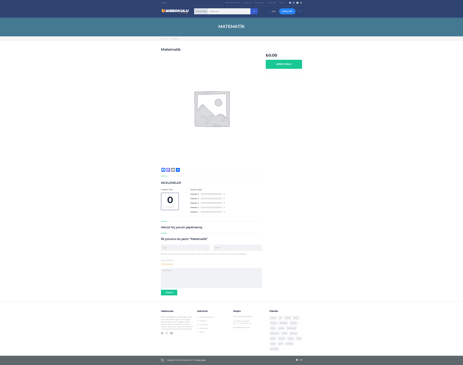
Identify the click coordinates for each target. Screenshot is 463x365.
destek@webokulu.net (241, 327)
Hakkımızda (271, 2)
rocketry (282, 338)
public (273, 338)
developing (291, 328)
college (281, 328)
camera (273, 323)
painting (293, 333)
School (290, 338)
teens (281, 344)
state (299, 338)
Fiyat (268, 52)
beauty (287, 318)
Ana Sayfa (164, 39)
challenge (283, 323)
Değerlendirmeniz (167, 260)
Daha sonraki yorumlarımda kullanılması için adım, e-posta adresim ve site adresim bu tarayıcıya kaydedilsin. (205, 254)
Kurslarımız (248, 2)
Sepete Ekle (283, 64)
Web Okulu (201, 360)
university (274, 349)
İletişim (281, 2)
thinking (289, 344)
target (273, 344)
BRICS (296, 318)
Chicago (293, 323)
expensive (274, 333)
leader (284, 333)
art (280, 318)
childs (273, 328)
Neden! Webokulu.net (232, 2)
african (273, 318)
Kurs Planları (259, 2)
